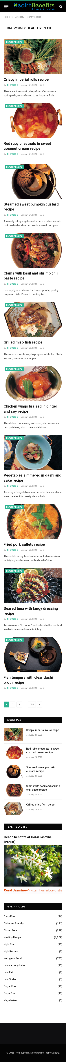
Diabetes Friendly (14, 923)
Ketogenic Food (13, 958)
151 (32, 704)
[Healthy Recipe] (34, 7)
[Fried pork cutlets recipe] (33, 521)
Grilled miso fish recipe (23, 342)
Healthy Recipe (14, 42)
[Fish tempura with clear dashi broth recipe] (33, 654)
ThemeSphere (51, 1052)
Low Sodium (11, 979)
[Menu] (6, 6)
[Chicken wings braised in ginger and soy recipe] (33, 383)
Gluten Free (10, 930)
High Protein (11, 951)
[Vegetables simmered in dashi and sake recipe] (33, 452)
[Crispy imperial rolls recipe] (33, 56)
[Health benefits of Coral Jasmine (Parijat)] (33, 893)
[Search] (60, 6)
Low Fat (8, 972)
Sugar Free (10, 986)
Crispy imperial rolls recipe (26, 79)
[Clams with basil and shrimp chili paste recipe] (33, 250)
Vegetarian (10, 1000)
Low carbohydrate (14, 965)
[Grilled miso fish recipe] (33, 319)
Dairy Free (9, 916)
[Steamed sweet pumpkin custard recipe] (33, 181)
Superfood (10, 993)
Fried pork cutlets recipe (24, 544)
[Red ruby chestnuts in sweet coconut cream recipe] (33, 120)
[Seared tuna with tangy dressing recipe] (33, 585)
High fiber (9, 944)
